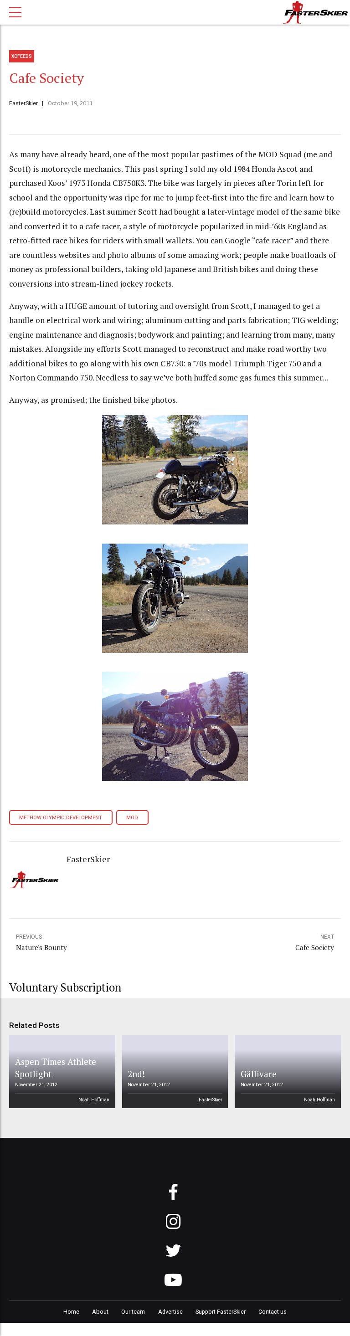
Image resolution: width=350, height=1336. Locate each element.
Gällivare (259, 1073)
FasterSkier (23, 103)
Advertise (170, 1311)
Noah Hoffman (93, 1099)
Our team (133, 1311)
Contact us (272, 1311)
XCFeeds (21, 56)
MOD (132, 818)
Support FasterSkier (221, 1311)
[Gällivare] (286, 1071)
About (100, 1311)
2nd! (136, 1073)
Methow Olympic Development (60, 818)
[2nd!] (173, 1071)
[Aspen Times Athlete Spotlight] (60, 1071)
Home (71, 1311)
